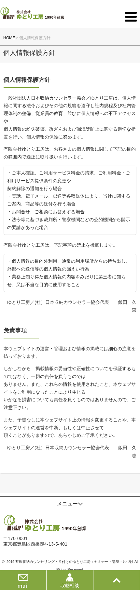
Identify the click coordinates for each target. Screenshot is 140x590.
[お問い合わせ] (23, 580)
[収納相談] (70, 580)
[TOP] (116, 580)
